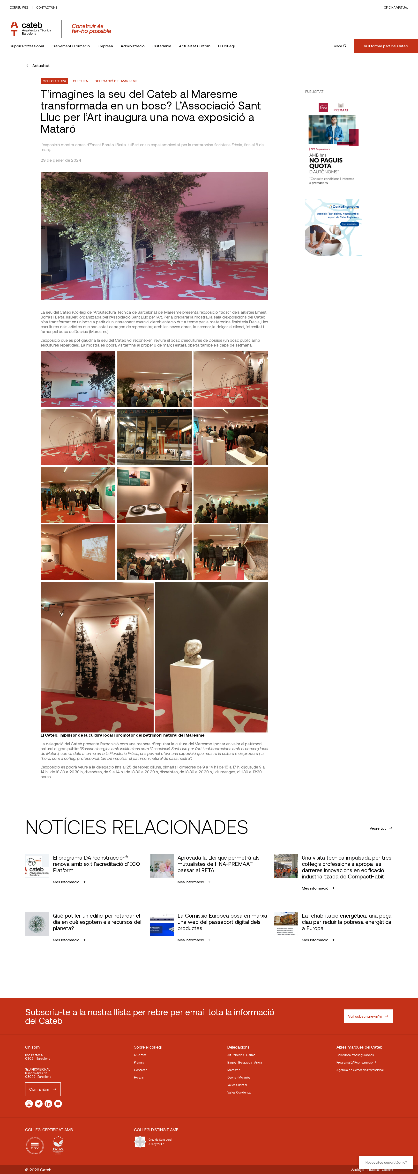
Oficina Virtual (396, 7)
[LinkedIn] (48, 1104)
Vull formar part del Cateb (386, 45)
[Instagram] (29, 1104)
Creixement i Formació (71, 45)
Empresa (105, 45)
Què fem (140, 1055)
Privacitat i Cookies (380, 1169)
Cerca (337, 46)
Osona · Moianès (238, 1077)
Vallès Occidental (239, 1092)
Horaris (138, 1077)
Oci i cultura (54, 81)
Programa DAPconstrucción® (356, 1062)
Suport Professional (27, 45)
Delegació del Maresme (116, 81)
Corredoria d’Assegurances (355, 1055)
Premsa (139, 1062)
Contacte (140, 1070)
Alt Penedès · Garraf (241, 1055)
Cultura (80, 81)
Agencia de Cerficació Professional (360, 1070)
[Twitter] (39, 1104)
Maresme (233, 1070)
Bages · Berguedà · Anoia (244, 1062)
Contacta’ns (46, 7)
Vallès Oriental (237, 1085)
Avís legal (357, 1169)
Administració (133, 45)
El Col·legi (226, 45)
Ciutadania (161, 45)
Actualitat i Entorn (194, 45)
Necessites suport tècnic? (386, 1162)
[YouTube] (58, 1104)
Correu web (19, 7)
